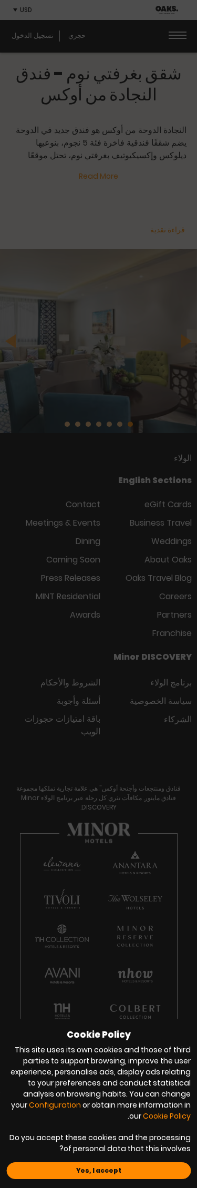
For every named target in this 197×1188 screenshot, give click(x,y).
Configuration (55, 1105)
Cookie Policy (167, 1116)
